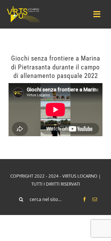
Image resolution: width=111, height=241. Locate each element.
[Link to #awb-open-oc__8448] (96, 14)
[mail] (94, 199)
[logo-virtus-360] (23, 8)
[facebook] (84, 199)
